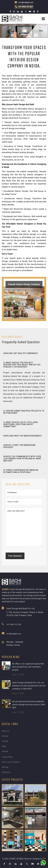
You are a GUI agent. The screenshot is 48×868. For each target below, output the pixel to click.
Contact (5, 741)
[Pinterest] (38, 864)
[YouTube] (21, 864)
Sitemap (5, 767)
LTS (44, 859)
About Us (5, 731)
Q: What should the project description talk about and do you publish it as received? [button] (22, 365)
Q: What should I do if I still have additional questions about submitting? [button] (20, 424)
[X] (27, 864)
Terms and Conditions (11, 762)
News (4, 746)
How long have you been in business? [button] (22, 436)
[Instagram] (10, 864)
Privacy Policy (7, 757)
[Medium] (32, 864)
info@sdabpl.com (25, 2)
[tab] (24, 353)
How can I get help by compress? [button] (20, 353)
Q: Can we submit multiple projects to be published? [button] (23, 412)
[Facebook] (4, 864)
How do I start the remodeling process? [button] (19, 446)
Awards (5, 751)
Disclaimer (6, 772)
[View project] (12, 795)
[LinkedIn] (15, 864)
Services (5, 736)
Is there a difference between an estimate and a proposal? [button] (20, 471)
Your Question (15, 556)
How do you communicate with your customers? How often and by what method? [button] (22, 458)
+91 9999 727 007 (13, 624)
